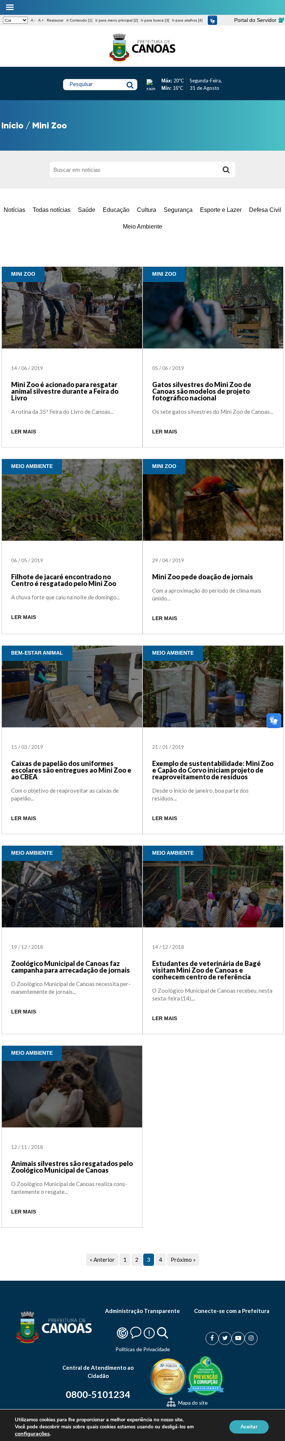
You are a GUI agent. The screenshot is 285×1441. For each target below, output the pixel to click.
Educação (116, 210)
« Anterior (102, 1259)
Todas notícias (52, 210)
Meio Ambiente (142, 226)
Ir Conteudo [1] (79, 20)
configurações (32, 1433)
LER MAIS (23, 432)
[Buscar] (226, 169)
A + (41, 20)
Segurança (178, 210)
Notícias (14, 210)
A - (33, 20)
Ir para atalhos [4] (187, 20)
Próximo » (183, 1259)
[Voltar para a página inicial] (142, 62)
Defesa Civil (265, 210)
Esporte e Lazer (221, 210)
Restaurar (55, 20)
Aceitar (249, 1426)
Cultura (146, 210)
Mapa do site (192, 1402)
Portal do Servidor (256, 20)
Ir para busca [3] (155, 20)
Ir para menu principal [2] (116, 20)
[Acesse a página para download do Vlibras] (212, 20)
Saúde (86, 210)
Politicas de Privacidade (142, 1349)
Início (12, 125)
